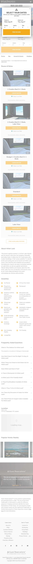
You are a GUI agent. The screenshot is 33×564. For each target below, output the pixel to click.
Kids (23, 25)
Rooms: (6, 25)
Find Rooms (16, 32)
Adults (15, 25)
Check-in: (6, 20)
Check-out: (20, 20)
